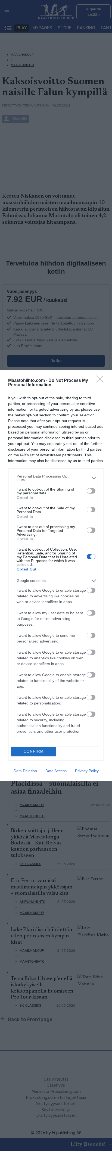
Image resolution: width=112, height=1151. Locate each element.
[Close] (101, 381)
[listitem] (56, 478)
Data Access (56, 771)
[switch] (91, 491)
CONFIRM (34, 751)
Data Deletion (25, 771)
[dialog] (56, 575)
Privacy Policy (87, 771)
